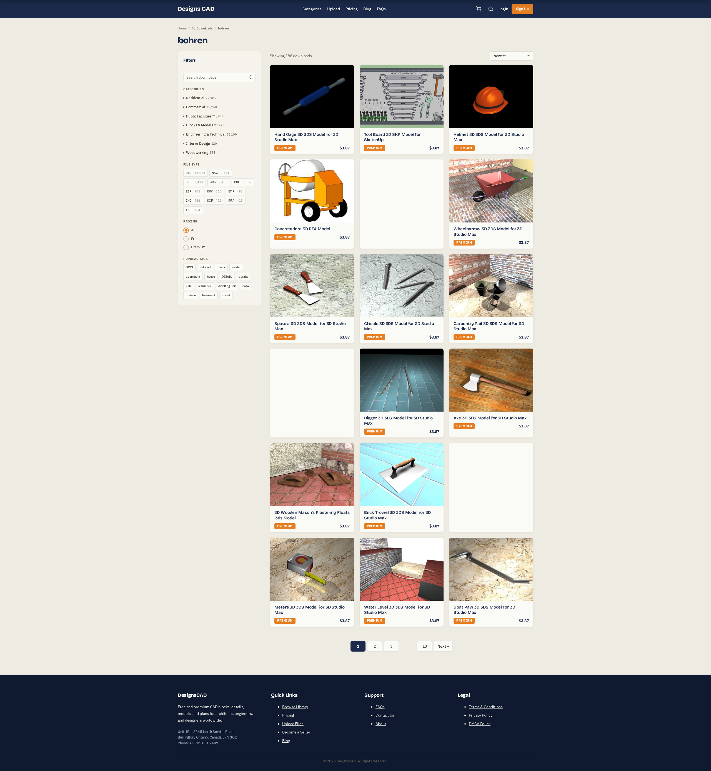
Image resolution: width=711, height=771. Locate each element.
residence (205, 286)
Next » (443, 646)
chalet (226, 295)
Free (194, 238)
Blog (286, 740)
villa (189, 286)
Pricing (288, 715)
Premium (198, 247)
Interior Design (198, 143)
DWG (195, 173)
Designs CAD (196, 8)
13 (424, 646)
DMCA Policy (479, 723)
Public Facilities (198, 116)
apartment (193, 277)
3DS (218, 182)
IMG (193, 200)
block (221, 267)
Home (182, 28)
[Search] (490, 8)
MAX (220, 173)
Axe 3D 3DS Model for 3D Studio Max (490, 417)
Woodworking (197, 152)
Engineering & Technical (206, 134)
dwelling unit (227, 286)
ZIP (193, 191)
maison (191, 295)
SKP (194, 182)
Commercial (195, 107)
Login (503, 8)
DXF (214, 200)
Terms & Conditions (486, 706)
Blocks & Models (199, 125)
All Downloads (202, 28)
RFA (235, 200)
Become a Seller (296, 732)
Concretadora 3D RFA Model (302, 228)
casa (245, 286)
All (193, 230)
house (211, 277)
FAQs (380, 706)
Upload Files (293, 723)
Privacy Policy (480, 715)
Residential (195, 98)
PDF (243, 182)
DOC (214, 191)
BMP (235, 191)
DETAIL (227, 277)
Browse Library (295, 706)
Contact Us (384, 715)
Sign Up (522, 8)
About (380, 723)
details (243, 277)
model (236, 267)
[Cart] (478, 8)
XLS (193, 210)
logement (208, 295)
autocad (205, 267)
